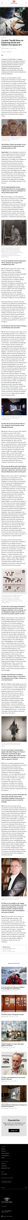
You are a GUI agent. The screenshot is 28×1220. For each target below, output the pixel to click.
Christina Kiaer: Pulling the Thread (12, 1014)
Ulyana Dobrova (5, 990)
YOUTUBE (4, 1174)
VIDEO (3, 1157)
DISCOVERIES (5, 1153)
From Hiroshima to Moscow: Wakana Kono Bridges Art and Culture (13, 988)
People (3, 37)
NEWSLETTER (5, 1168)
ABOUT (3, 1163)
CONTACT (4, 1166)
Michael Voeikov (5, 1016)
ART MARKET (5, 1155)
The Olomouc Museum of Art (9, 948)
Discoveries (4, 1103)
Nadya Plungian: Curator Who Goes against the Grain (12, 1044)
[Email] (2, 55)
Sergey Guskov (4, 1047)
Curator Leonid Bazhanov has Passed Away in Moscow (13, 1078)
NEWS (3, 1149)
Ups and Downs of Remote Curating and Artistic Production (14, 1105)
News (2, 1076)
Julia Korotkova (5, 48)
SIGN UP (14, 1131)
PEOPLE (3, 1151)
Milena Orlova (4, 1081)
